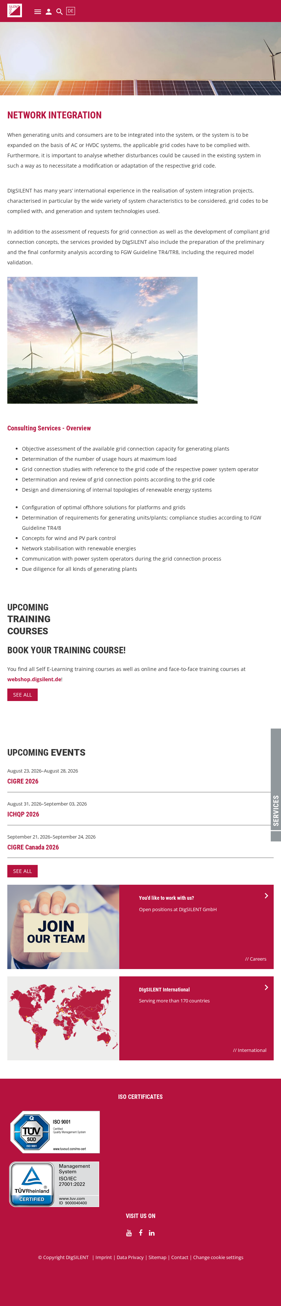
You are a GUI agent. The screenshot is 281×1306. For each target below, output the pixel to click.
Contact (179, 1257)
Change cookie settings (218, 1257)
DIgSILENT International (164, 990)
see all (22, 694)
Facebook (140, 1233)
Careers (258, 958)
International (252, 1050)
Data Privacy (130, 1257)
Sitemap (157, 1257)
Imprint (103, 1257)
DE (71, 11)
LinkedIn (151, 1233)
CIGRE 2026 (22, 781)
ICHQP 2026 (23, 814)
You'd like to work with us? (166, 898)
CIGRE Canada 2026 (33, 847)
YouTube (129, 1233)
